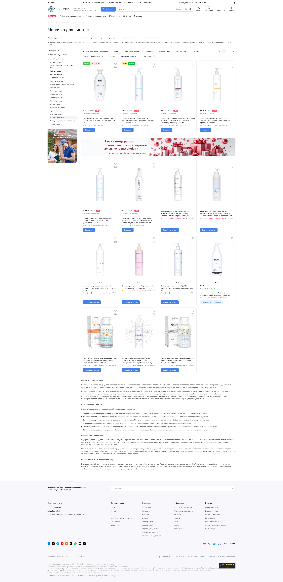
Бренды (113, 511)
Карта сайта (178, 529)
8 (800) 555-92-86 (186, 3)
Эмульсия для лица (57, 107)
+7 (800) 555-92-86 (69, 576)
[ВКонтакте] (49, 543)
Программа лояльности (183, 507)
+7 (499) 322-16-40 (89, 576)
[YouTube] (62, 543)
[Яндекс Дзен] (80, 543)
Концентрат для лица (58, 97)
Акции (113, 514)
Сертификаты (147, 522)
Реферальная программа (183, 511)
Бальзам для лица (56, 59)
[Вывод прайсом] (233, 51)
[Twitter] (53, 543)
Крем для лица (55, 71)
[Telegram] (57, 543)
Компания (146, 503)
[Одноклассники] (66, 543)
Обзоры (177, 525)
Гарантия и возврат (212, 514)
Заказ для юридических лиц (216, 525)
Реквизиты (178, 514)
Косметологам (116, 522)
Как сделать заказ (212, 522)
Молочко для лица (57, 117)
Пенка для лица (56, 124)
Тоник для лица (56, 91)
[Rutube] (84, 543)
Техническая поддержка (151, 536)
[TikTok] (71, 543)
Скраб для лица (56, 94)
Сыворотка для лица (57, 78)
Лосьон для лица (56, 101)
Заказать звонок (201, 3)
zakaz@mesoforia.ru (55, 511)
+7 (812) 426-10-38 (116, 576)
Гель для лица (55, 88)
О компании (146, 507)
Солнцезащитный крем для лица (62, 121)
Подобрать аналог (170, 230)
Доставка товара (211, 511)
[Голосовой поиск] (186, 9)
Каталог (114, 507)
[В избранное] (115, 64)
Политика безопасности (226, 557)
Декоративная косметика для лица (61, 66)
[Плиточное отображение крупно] (219, 51)
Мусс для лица (55, 111)
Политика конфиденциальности (187, 557)
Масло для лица (56, 104)
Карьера (145, 514)
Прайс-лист (115, 525)
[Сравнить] (115, 67)
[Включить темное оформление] (234, 3)
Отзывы (145, 518)
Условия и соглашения (208, 557)
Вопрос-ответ (210, 518)
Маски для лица (56, 74)
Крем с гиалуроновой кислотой (62, 84)
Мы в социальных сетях (151, 532)
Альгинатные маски (57, 81)
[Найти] (190, 9)
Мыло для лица (55, 114)
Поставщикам (147, 525)
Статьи (176, 522)
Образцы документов (150, 529)
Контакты (146, 511)
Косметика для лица (58, 55)
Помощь (208, 503)
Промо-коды (210, 529)
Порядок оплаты (211, 507)
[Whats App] (75, 543)
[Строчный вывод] (229, 51)
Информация (179, 503)
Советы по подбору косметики (122, 518)
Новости (177, 518)
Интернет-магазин (118, 503)
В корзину (89, 130)
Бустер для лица (56, 62)
